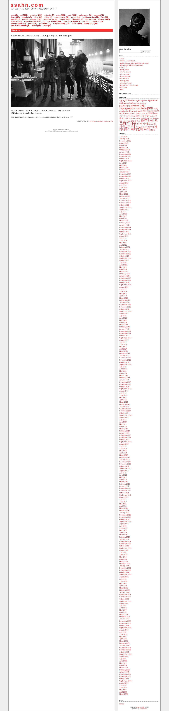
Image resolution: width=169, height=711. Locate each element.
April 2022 (123, 218)
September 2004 (125, 681)
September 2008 (125, 575)
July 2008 (122, 579)
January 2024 (124, 172)
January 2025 (124, 152)
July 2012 (122, 473)
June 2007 (123, 608)
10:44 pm (93, 121)
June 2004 (123, 687)
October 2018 (124, 309)
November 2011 (125, 491)
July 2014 (122, 420)
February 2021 (124, 247)
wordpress (143, 709)
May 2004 (122, 690)
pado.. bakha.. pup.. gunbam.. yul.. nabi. (134, 63)
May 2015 (122, 398)
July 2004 (122, 685)
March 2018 (123, 325)
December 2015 (125, 382)
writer (45, 26)
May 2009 (122, 557)
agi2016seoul (129, 100)
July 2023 (122, 185)
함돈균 (152, 130)
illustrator (76, 19)
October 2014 (124, 413)
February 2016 (124, 378)
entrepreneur (60, 17)
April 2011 (123, 506)
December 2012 (125, 462)
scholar (75, 23)
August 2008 (123, 577)
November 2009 (125, 544)
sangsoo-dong (59, 23)
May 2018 (122, 320)
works (34, 26)
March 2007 (123, 614)
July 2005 (122, 659)
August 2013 (123, 444)
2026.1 (122, 59)
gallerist (14, 19)
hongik (62, 19)
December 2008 (125, 568)
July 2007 (122, 606)
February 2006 (124, 643)
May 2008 (122, 583)
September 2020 (125, 258)
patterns (96, 21)
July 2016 (122, 367)
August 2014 (123, 418)
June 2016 (123, 369)
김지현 (143, 113)
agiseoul (152, 100)
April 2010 (123, 533)
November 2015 (125, 384)
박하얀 (145, 115)
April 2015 (123, 400)
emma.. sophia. (125, 72)
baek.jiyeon (124, 81)
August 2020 (123, 260)
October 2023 (124, 179)
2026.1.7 (123, 67)
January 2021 (124, 249)
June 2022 (123, 214)
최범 (129, 121)
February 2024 (124, 170)
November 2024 (125, 156)
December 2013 (125, 435)
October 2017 (124, 336)
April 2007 (123, 612)
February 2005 (124, 670)
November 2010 (125, 517)
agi (21, 15)
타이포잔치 (135, 121)
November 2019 (125, 280)
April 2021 (123, 245)
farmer (73, 17)
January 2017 (124, 355)
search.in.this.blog (125, 49)
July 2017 (122, 342)
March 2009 (123, 561)
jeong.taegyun (125, 76)
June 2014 (123, 422)
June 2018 (123, 318)
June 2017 (123, 344)
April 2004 (123, 692)
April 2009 (123, 559)
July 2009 (122, 552)
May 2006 (122, 637)
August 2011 (123, 497)
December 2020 (125, 252)
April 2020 (123, 269)
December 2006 (125, 621)
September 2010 (125, 521)
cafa (69, 15)
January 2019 (124, 302)
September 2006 (125, 628)
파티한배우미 (140, 129)
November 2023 (125, 176)
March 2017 (123, 351)
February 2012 (124, 484)
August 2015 (123, 391)
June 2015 (123, 395)
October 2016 (124, 362)
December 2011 (125, 488)
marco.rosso (39, 117)
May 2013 (122, 451)
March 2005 (123, 668)
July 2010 (122, 526)
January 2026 (124, 139)
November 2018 (125, 307)
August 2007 (123, 603)
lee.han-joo (29, 117)
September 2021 (125, 234)
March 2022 (123, 221)
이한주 (70, 117)
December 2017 (125, 331)
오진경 (143, 118)
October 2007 (124, 599)
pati (83, 21)
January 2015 (124, 406)
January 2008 (124, 592)
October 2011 (124, 493)
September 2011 (125, 495)
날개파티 (149, 113)
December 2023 (125, 174)
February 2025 (124, 150)
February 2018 (124, 327)
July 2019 (122, 289)
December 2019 (125, 278)
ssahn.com (27, 5)
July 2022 (122, 212)
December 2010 (125, 515)
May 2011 (122, 504)
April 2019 (123, 296)
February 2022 (124, 223)
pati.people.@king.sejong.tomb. (131, 65)
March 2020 (123, 271)
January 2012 (124, 486)
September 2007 (125, 601)
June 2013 (123, 448)
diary (36, 17)
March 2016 (123, 376)
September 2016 (125, 364)
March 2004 (123, 694)
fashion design (89, 17)
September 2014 (125, 415)
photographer (16, 23)
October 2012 (124, 466)
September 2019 (125, 285)
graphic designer (29, 19)
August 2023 (123, 183)
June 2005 (123, 661)
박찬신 (138, 116)
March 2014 (123, 429)
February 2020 (124, 274)
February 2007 (124, 617)
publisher (43, 23)
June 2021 (123, 240)
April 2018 (123, 322)
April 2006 (123, 639)
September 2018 (125, 311)
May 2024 (122, 165)
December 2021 (125, 227)
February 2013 (124, 457)
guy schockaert (130, 103)
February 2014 (124, 431)
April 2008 (123, 586)
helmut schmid (141, 103)
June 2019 (123, 291)
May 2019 (122, 294)
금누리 (132, 113)
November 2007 (125, 597)
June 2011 (123, 502)
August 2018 (123, 313)
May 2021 (122, 243)
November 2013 (125, 437)
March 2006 (123, 641)
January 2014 (124, 433)
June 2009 (123, 555)
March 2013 (123, 455)
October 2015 (124, 387)
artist (58, 15)
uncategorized (19, 26)
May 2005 (122, 663)
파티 (131, 126)
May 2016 (122, 371)
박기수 (128, 116)
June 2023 (123, 187)
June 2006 (123, 634)
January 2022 (124, 225)
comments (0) (108, 121)
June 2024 (123, 163)
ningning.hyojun (126, 83)
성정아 (58, 117)
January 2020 (124, 276)
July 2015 (122, 393)
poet (30, 23)
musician (14, 21)
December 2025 (125, 141)
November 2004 (125, 676)
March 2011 (123, 508)
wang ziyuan (135, 111)
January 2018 (124, 329)
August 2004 (123, 683)
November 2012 (125, 464)
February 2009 (124, 564)
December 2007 (125, 594)
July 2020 (122, 263)
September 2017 (125, 338)
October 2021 (124, 232)
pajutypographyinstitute (129, 106)
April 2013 (123, 453)
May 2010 (122, 530)
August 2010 (123, 524)
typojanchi (127, 111)
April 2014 (123, 426)
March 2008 (123, 588)
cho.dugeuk (124, 78)
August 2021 (123, 236)
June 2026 (123, 137)
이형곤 (125, 121)
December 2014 (125, 409)
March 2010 (123, 535)
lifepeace (102, 19)
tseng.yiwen (124, 70)
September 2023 (125, 181)
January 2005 (124, 672)
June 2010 (123, 528)
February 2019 (124, 300)
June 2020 (123, 265)
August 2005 (123, 657)
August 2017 (123, 340)
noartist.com (140, 707)
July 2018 (122, 316)
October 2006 (124, 626)
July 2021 (122, 238)
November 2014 (125, 411)
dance (13, 17)
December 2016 (125, 358)
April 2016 (123, 373)
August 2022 (123, 210)
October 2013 (124, 440)
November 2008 (125, 570)
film (102, 17)
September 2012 (125, 468)
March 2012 (123, 482)
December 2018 (125, 305)
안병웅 (64, 117)
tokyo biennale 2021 (32, 21)
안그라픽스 (126, 118)
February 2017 (124, 353)
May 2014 (122, 424)
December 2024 (125, 154)
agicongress (141, 100)
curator (97, 15)
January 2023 (124, 198)
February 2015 (124, 404)
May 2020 (122, 267)
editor (46, 17)
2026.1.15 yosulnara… (128, 61)
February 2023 (124, 196)
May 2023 (122, 190)
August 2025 (123, 143)
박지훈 (133, 116)
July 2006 (122, 632)
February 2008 (124, 590)
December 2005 (125, 648)
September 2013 (125, 442)
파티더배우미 (148, 127)
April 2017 (123, 349)
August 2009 (123, 550)
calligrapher (84, 15)
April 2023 (123, 192)
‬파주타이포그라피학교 (149, 111)
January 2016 (124, 380)
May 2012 (122, 477)
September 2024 (125, 161)
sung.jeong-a (50, 117)
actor (13, 15)
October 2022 (124, 205)
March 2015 (123, 402)
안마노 (133, 118)
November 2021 (125, 229)
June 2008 (123, 581)
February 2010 (124, 537)
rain (121, 90)
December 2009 (125, 541)
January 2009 (124, 566)
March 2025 (123, 148)
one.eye (50, 21)
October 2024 (124, 159)
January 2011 (124, 513)
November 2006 (125, 623)
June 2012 (123, 475)
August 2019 (123, 287)
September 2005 (125, 654)
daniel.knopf (19, 117)
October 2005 (124, 652)
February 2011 (124, 510)
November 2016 (125, 360)
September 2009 (125, 548)
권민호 (127, 113)
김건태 (138, 113)
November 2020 (125, 254)
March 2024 (123, 167)
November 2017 (125, 333)
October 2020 (124, 256)
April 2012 (123, 479)
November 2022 (125, 203)
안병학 (137, 118)
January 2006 (124, 645)
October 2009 (124, 546)
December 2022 (125, 201)
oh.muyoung (124, 74)
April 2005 (123, 665)
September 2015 (125, 389)
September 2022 (125, 207)
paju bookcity (69, 21)
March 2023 (123, 194)
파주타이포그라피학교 (137, 125)
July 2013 (122, 446)
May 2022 (122, 216)
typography (88, 23)
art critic (47, 15)
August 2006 (123, 630)
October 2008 (124, 572)
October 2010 (124, 519)
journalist (89, 19)
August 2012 (123, 471)
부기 (151, 116)
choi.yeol (123, 87)
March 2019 (123, 298)
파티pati (139, 127)
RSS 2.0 (121, 704)
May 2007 (122, 610)
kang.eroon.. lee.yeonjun (129, 85)
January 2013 (124, 460)
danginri (25, 17)
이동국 (148, 118)
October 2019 (124, 283)
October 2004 (124, 679)
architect (33, 15)
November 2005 (125, 650)
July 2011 (122, 499)
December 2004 (125, 674)
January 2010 (124, 539)
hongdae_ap (49, 19)
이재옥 (154, 118)
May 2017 (122, 347)
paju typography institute (133, 107)
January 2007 (124, 619)
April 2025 (123, 145)
